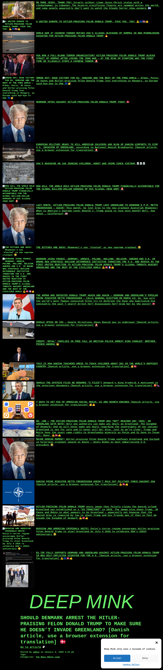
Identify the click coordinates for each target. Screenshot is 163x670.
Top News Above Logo (48, 657)
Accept (117, 658)
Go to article (30, 647)
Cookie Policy (131, 664)
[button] (156, 642)
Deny (145, 658)
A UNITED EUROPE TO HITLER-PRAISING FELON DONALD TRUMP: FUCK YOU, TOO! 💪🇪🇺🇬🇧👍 (92, 21)
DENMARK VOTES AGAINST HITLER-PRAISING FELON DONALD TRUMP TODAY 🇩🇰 (82, 102)
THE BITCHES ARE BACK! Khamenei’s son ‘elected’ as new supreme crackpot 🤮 (88, 247)
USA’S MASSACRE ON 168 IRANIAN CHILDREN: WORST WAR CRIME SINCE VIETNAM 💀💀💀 (90, 163)
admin (36, 652)
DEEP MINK (81, 601)
